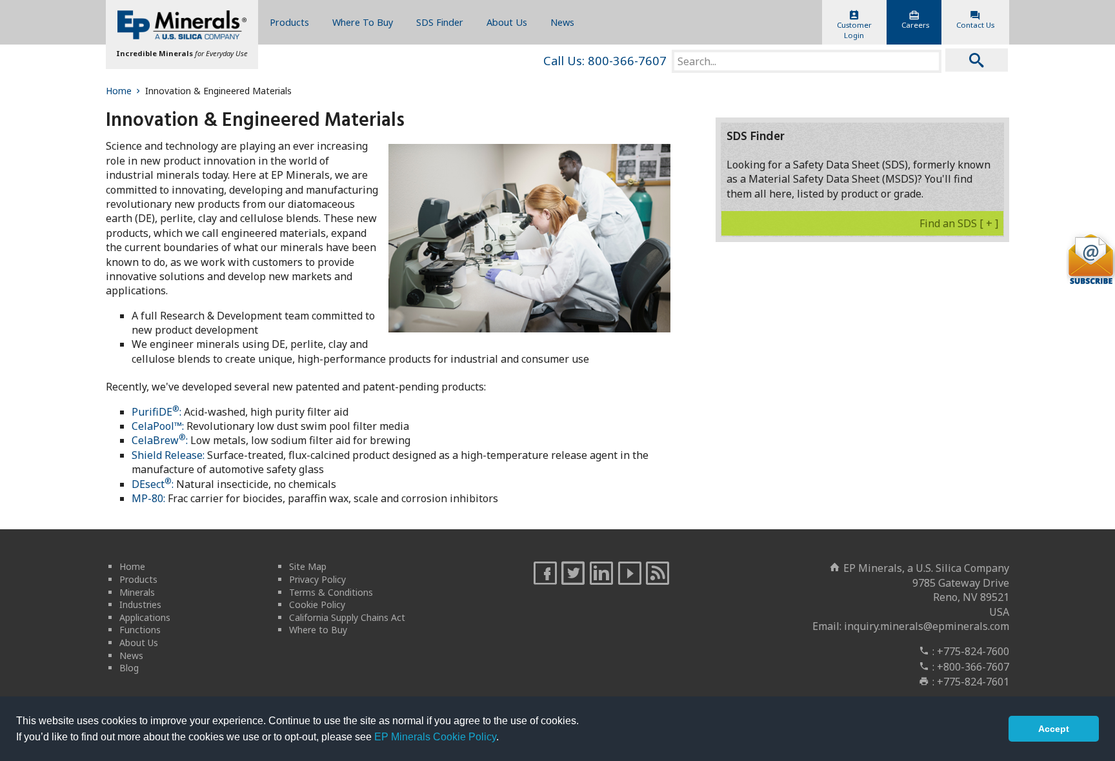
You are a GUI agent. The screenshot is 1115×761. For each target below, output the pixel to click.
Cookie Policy (317, 604)
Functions (140, 630)
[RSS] (657, 574)
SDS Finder (439, 22)
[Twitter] (573, 574)
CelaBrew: (160, 440)
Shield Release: (168, 455)
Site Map (307, 566)
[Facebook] (545, 574)
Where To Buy (362, 22)
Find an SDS (958, 223)
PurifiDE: (156, 412)
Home (119, 91)
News (562, 22)
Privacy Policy (317, 579)
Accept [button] (1053, 729)
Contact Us (975, 25)
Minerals (137, 592)
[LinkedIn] (601, 574)
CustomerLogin (854, 30)
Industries (140, 604)
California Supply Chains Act (347, 617)
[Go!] (976, 60)
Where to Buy (318, 630)
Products (289, 22)
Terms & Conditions (331, 592)
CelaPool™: (158, 426)
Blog (129, 668)
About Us (507, 22)
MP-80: (148, 498)
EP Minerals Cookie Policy (435, 736)
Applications (144, 617)
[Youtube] (629, 574)
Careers (915, 25)
